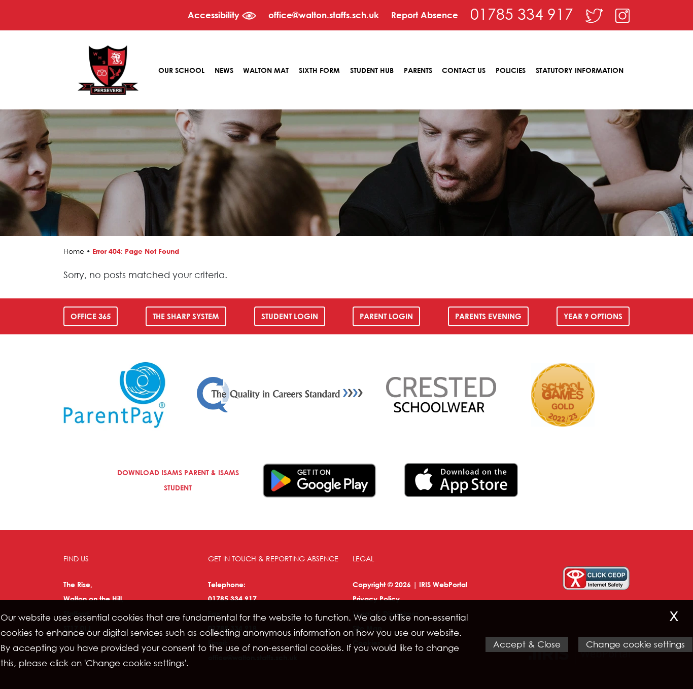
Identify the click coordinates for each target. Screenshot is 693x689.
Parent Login (386, 316)
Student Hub (372, 70)
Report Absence (424, 15)
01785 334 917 (521, 13)
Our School (181, 70)
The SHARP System (186, 316)
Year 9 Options (593, 316)
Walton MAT (266, 70)
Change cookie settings (635, 644)
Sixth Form (319, 70)
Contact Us (464, 70)
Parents (418, 70)
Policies (511, 70)
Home (73, 251)
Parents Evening (488, 316)
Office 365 (91, 316)
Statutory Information (579, 70)
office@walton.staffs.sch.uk (323, 15)
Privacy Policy (376, 598)
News (224, 70)
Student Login (289, 316)
